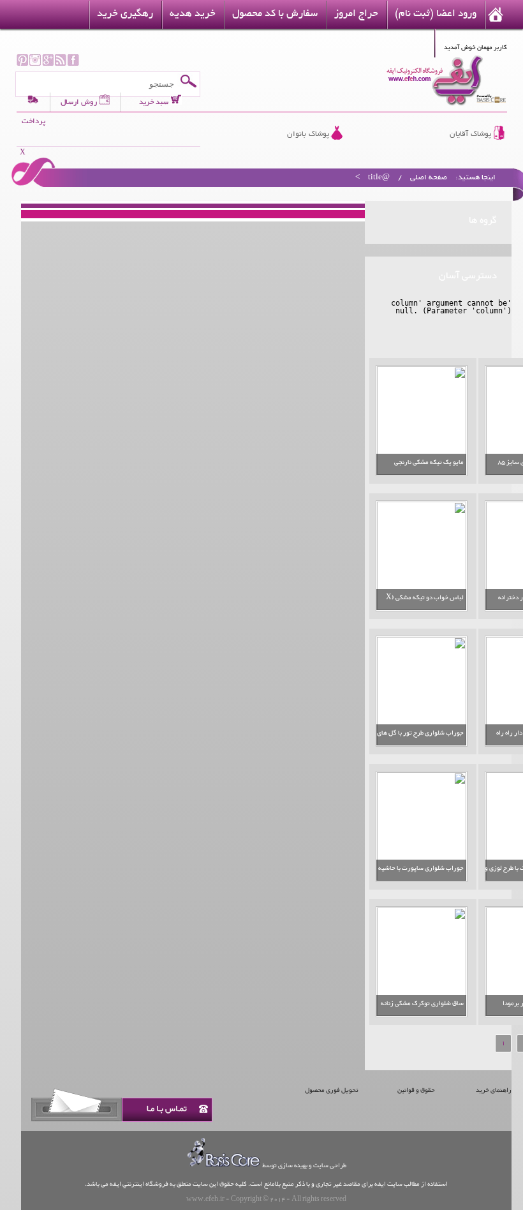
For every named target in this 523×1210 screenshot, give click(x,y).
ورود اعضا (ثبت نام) (435, 14)
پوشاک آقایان (470, 134)
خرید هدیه (193, 14)
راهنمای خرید (494, 1090)
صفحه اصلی (428, 178)
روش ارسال (79, 102)
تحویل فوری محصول (331, 1090)
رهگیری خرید (125, 14)
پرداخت (33, 121)
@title (379, 178)
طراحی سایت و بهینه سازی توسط (304, 1166)
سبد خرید (154, 102)
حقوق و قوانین (416, 1090)
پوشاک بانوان (308, 134)
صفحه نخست (496, 14)
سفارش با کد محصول (275, 14)
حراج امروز (356, 14)
